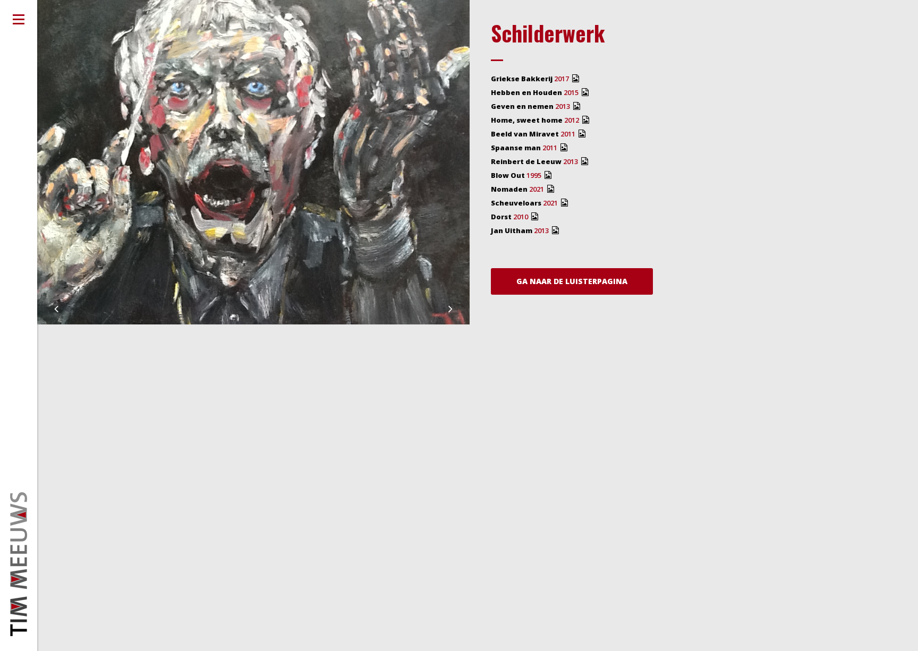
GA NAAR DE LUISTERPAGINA (571, 281)
